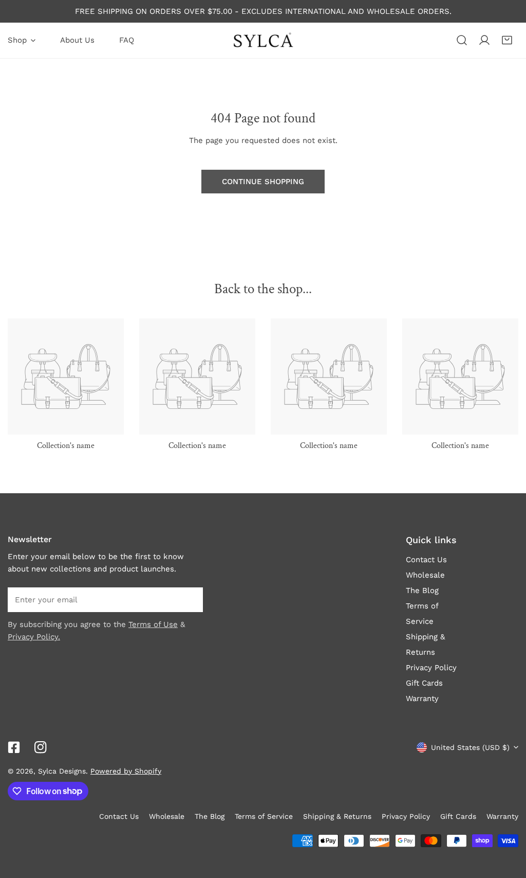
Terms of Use (153, 624)
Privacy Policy (431, 667)
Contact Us (426, 559)
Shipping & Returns (337, 816)
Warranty (422, 698)
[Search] (461, 40)
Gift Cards (424, 683)
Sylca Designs (62, 771)
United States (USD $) (470, 747)
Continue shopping (263, 181)
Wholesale (425, 575)
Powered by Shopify (125, 771)
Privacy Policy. (34, 636)
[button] (507, 40)
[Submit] (189, 599)
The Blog (422, 590)
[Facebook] (14, 747)
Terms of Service (264, 816)
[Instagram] (40, 747)
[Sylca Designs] (263, 40)
